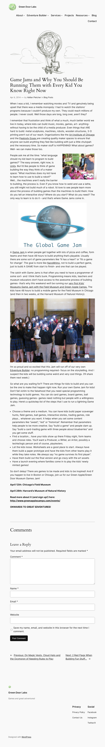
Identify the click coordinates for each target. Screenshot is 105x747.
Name (14, 588)
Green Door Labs (27, 6)
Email (14, 601)
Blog (94, 15)
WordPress (26, 737)
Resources (82, 15)
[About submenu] (24, 15)
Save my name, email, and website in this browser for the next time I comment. (51, 629)
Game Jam (18, 252)
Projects (69, 15)
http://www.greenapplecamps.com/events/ (35, 500)
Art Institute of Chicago (82, 134)
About (19, 15)
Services (56, 15)
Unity (13, 166)
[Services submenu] (61, 15)
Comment (16, 556)
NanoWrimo (53, 263)
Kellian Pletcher (34, 97)
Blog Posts (48, 97)
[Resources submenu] (89, 15)
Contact (92, 21)
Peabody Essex (28, 138)
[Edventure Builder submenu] (48, 15)
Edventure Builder (37, 15)
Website (14, 614)
